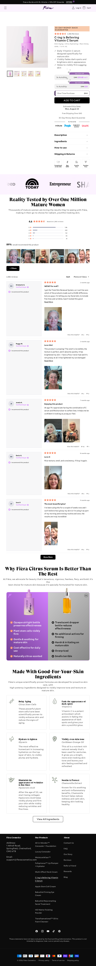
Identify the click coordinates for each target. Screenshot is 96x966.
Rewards (68, 871)
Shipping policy (73, 960)
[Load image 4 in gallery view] (31, 74)
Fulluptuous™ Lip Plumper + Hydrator (46, 864)
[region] (48, 256)
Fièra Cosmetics (29, 960)
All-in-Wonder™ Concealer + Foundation (45, 844)
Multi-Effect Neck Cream (46, 872)
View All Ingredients (48, 819)
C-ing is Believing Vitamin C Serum (46, 879)
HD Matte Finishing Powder (44, 911)
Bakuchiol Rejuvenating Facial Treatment (45, 902)
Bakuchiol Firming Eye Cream (44, 893)
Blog (66, 877)
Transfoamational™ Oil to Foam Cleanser (46, 920)
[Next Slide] (88, 256)
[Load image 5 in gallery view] (38, 74)
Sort (68, 277)
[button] (5, 8)
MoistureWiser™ (43, 857)
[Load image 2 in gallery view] (17, 74)
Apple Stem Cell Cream (45, 886)
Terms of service (58, 960)
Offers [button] (69, 2)
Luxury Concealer (42, 851)
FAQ (66, 848)
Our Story (68, 854)
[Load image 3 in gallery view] (24, 74)
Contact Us (69, 843)
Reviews (67, 860)
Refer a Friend (70, 866)
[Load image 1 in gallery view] (10, 74)
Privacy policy (44, 960)
